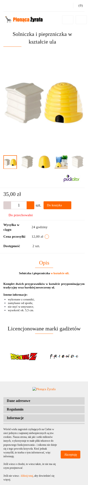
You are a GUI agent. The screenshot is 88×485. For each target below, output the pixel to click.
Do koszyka (55, 205)
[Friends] (28, 356)
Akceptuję (70, 454)
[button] (44, 401)
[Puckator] (71, 178)
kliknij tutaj (27, 475)
